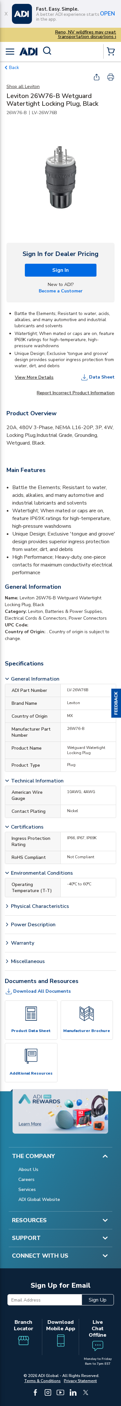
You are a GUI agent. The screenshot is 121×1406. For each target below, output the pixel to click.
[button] (116, 703)
